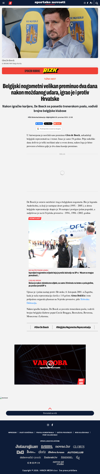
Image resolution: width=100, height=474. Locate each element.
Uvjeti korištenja (26, 432)
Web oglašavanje (82, 432)
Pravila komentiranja (45, 432)
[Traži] (97, 3)
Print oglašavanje (50, 435)
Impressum (12, 432)
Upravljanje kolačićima (50, 441)
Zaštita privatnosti (64, 432)
